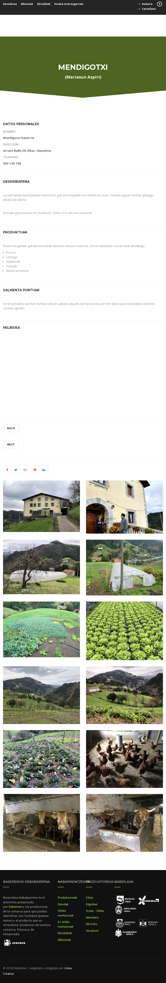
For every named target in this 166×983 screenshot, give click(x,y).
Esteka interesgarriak (68, 4)
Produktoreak (67, 897)
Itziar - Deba (95, 911)
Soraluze (92, 931)
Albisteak (27, 4)
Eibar (89, 897)
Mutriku (91, 924)
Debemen (15, 907)
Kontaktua (10, 4)
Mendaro (92, 917)
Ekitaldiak (43, 4)
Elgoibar (92, 904)
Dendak (63, 904)
